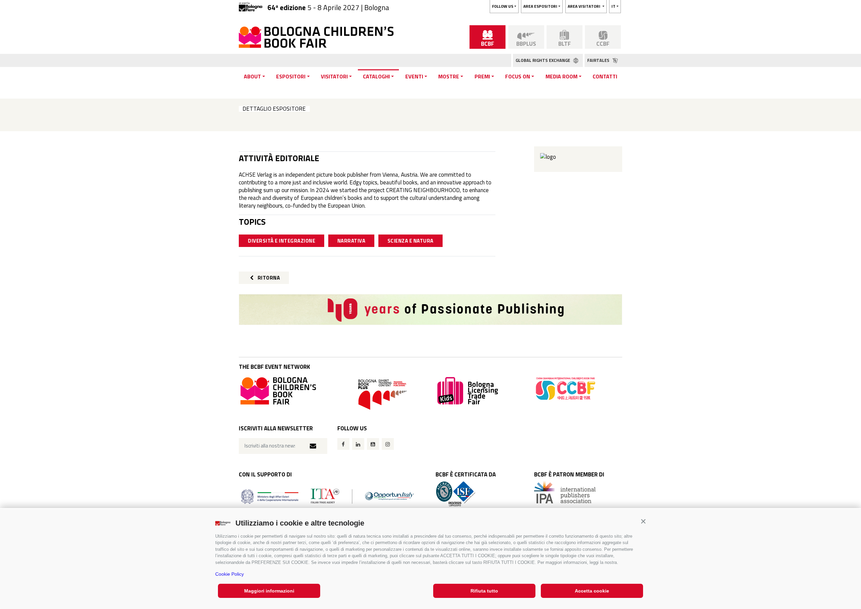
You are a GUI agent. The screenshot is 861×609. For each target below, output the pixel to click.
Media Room (561, 76)
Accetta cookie (592, 591)
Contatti (605, 76)
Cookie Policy (229, 574)
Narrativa (351, 241)
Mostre (448, 76)
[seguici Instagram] (388, 444)
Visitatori (334, 76)
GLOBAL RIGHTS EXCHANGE (543, 60)
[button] (643, 521)
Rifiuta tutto (484, 591)
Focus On (517, 76)
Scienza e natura (410, 241)
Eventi (414, 76)
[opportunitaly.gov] (327, 496)
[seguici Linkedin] (358, 444)
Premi (482, 76)
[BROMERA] (430, 309)
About (252, 76)
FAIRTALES (598, 60)
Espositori (290, 76)
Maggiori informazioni (269, 591)
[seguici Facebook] (343, 444)
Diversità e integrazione (281, 241)
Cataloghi (376, 76)
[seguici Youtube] (373, 444)
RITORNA (268, 278)
